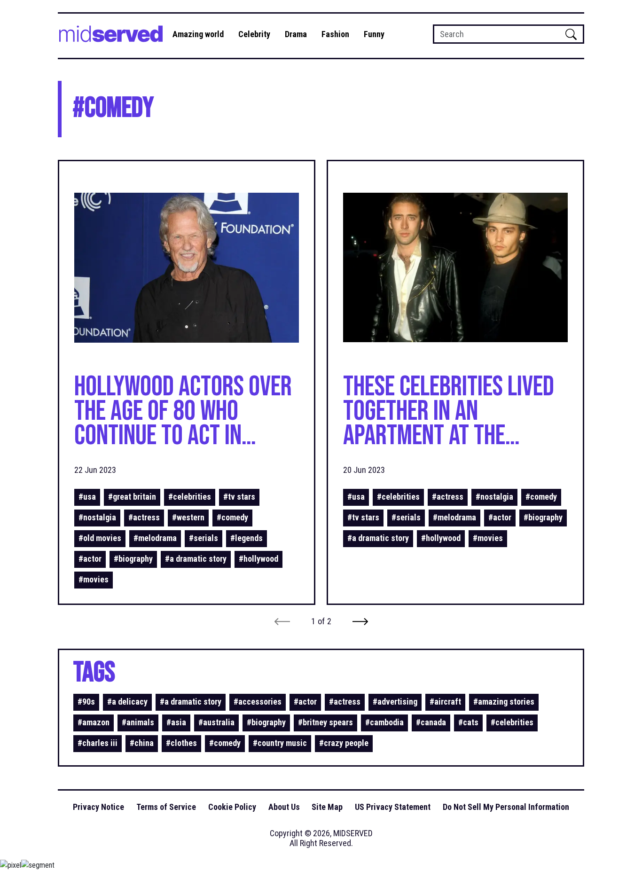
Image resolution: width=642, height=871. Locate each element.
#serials (203, 538)
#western (188, 517)
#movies (93, 579)
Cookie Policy (232, 807)
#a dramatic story (196, 559)
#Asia (176, 722)
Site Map (327, 807)
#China (142, 743)
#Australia (216, 722)
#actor (90, 559)
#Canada (431, 722)
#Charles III (97, 743)
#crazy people (343, 743)
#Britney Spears (325, 722)
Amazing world (198, 34)
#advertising (395, 701)
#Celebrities (189, 497)
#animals (138, 722)
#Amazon (94, 722)
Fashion (335, 34)
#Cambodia (384, 722)
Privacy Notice (98, 807)
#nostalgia (97, 517)
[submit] (571, 34)
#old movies (99, 538)
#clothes (181, 743)
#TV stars (239, 497)
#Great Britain (132, 497)
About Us (284, 807)
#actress (144, 517)
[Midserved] (112, 35)
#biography (133, 559)
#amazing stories (503, 701)
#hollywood (258, 559)
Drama (296, 34)
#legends (246, 538)
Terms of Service (166, 807)
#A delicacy (127, 701)
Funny (374, 34)
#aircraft (445, 701)
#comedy (232, 517)
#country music (280, 743)
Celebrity (254, 34)
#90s (86, 701)
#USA (87, 497)
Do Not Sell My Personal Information (506, 807)
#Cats (468, 722)
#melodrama (155, 538)
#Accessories (258, 701)
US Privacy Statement (393, 807)
